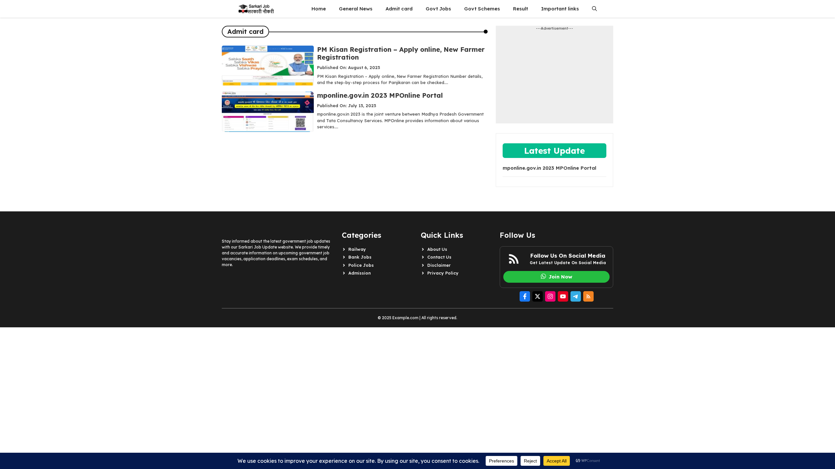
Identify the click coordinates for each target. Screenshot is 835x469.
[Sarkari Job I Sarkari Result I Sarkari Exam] (256, 9)
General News (355, 9)
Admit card (399, 9)
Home (318, 9)
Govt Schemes (482, 9)
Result (520, 9)
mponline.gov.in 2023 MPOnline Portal (380, 95)
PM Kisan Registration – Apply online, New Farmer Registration (401, 53)
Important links (560, 9)
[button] (594, 9)
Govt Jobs (438, 9)
